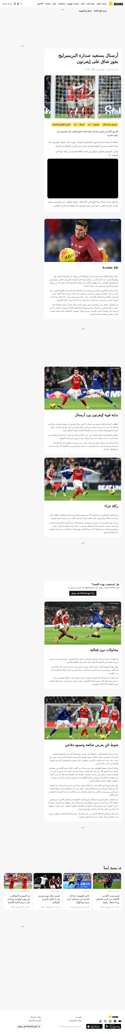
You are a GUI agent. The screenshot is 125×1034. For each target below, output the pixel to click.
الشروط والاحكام (35, 1020)
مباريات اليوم (102, 4)
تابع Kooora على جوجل (81, 593)
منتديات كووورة (73, 4)
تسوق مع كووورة (85, 11)
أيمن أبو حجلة (113, 69)
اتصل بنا (79, 1017)
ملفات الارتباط (36, 1017)
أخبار (82, 4)
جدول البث (90, 4)
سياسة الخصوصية (75, 1020)
